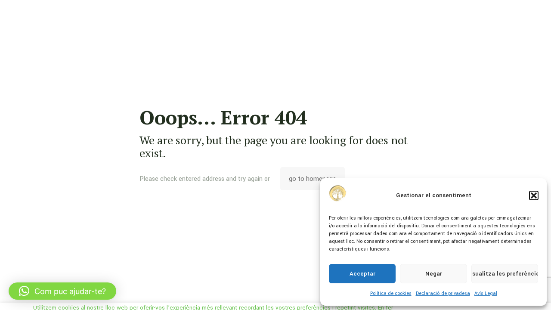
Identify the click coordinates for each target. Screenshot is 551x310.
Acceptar (362, 274)
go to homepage (312, 178)
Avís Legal (485, 293)
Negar (433, 274)
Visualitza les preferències (504, 274)
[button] (533, 195)
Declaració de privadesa (443, 293)
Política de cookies (391, 293)
